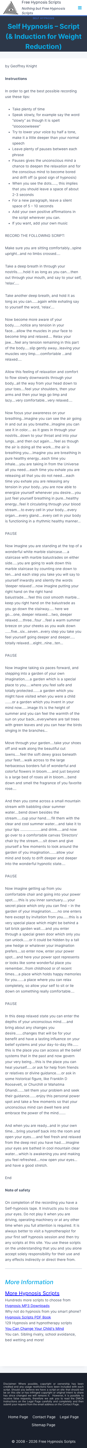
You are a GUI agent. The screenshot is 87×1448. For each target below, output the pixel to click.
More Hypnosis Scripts (32, 1293)
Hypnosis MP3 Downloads (27, 1306)
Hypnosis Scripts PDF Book (28, 1317)
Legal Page (69, 1417)
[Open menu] (80, 7)
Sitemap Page (43, 1425)
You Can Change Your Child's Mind (34, 1329)
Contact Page (44, 1417)
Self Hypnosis (43, 18)
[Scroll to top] (63, 1433)
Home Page (18, 1417)
